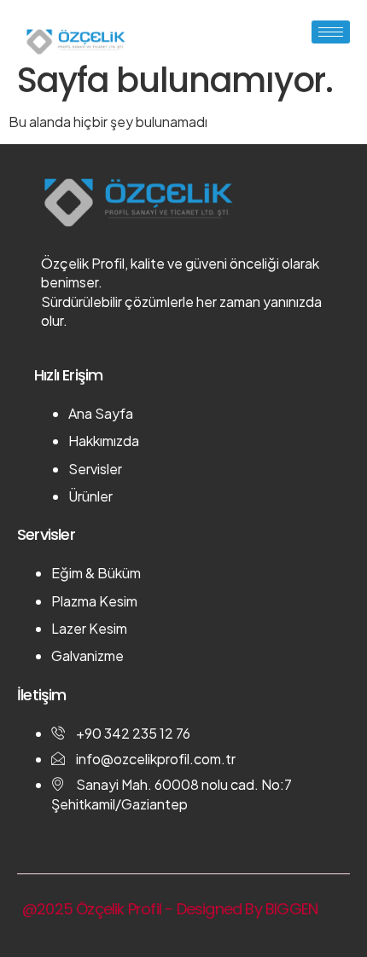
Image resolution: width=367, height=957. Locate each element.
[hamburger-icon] (331, 32)
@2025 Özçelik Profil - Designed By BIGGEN (169, 908)
